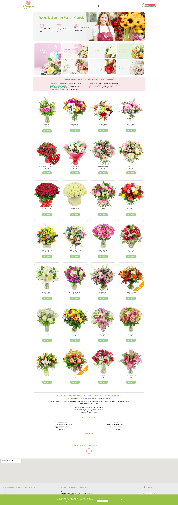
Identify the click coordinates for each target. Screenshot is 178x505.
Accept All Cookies (103, 500)
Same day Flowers (74, 6)
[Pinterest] (154, 493)
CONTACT (102, 6)
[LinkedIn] (150, 493)
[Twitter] (143, 493)
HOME (65, 6)
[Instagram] (147, 493)
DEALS (90, 6)
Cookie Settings (101, 498)
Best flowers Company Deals (10, 492)
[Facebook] (139, 493)
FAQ (96, 6)
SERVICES (84, 6)
